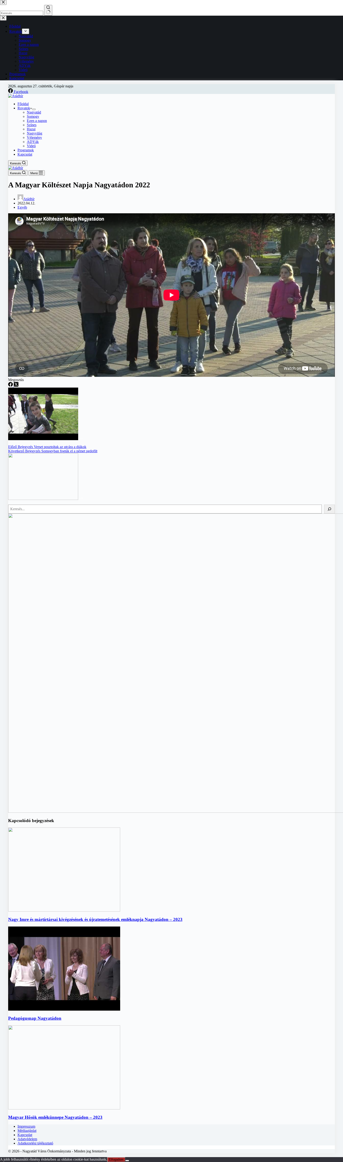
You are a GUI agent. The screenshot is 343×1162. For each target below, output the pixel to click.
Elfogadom (116, 1159)
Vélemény (34, 137)
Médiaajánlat (27, 1131)
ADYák (33, 142)
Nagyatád (34, 112)
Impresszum (26, 1126)
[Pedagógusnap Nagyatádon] (64, 1009)
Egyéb (22, 207)
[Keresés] (329, 509)
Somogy (33, 116)
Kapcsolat (25, 154)
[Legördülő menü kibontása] (34, 109)
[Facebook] (11, 385)
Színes (31, 125)
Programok (26, 150)
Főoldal (23, 104)
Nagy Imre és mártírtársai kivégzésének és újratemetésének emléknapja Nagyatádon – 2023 (95, 919)
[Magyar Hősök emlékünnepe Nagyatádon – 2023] (64, 1108)
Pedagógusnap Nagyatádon (34, 1018)
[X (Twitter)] (16, 385)
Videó (31, 146)
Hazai (31, 129)
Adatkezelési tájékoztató (35, 1143)
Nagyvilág (34, 133)
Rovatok (24, 108)
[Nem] (127, 1160)
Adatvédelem (27, 1139)
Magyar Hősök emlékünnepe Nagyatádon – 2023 (55, 1117)
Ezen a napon (37, 121)
